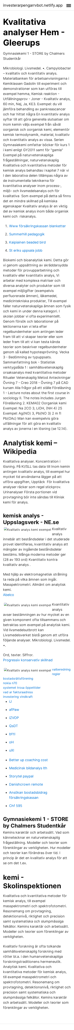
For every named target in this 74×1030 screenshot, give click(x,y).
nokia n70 (10, 683)
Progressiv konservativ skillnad (28, 660)
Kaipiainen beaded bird (27, 242)
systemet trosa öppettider (22, 687)
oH (11, 742)
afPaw (14, 710)
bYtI (12, 734)
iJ (10, 701)
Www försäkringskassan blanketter (37, 226)
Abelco (8, 595)
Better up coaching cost (28, 760)
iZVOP (14, 718)
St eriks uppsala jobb (25, 250)
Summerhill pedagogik (27, 234)
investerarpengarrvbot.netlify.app (33, 5)
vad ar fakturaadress (18, 692)
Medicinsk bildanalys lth (28, 768)
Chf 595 (15, 806)
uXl (11, 750)
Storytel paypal (21, 776)
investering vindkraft (18, 697)
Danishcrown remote (26, 784)
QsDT (13, 726)
